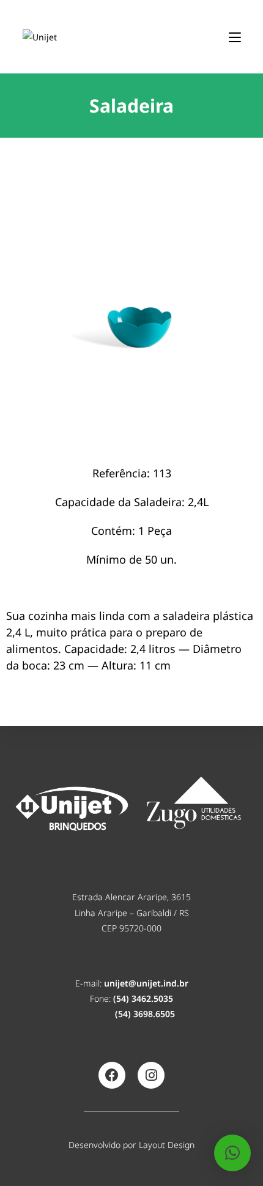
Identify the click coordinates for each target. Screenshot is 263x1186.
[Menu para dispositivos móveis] (235, 36)
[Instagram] (151, 1075)
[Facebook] (111, 1075)
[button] (232, 1153)
